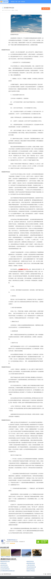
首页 (16, 1)
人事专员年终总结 (31, 565)
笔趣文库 (24, 577)
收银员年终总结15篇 (5, 561)
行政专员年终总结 (5, 567)
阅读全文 (13, 10)
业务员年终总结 (4, 565)
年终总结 (23, 1)
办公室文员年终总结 (5, 568)
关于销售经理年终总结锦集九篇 (7, 570)
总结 (19, 1)
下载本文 (16, 10)
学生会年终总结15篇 (31, 567)
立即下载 (46, 8)
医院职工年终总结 (31, 570)
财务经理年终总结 (31, 563)
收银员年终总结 (30, 561)
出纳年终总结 (4, 563)
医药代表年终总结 (31, 568)
